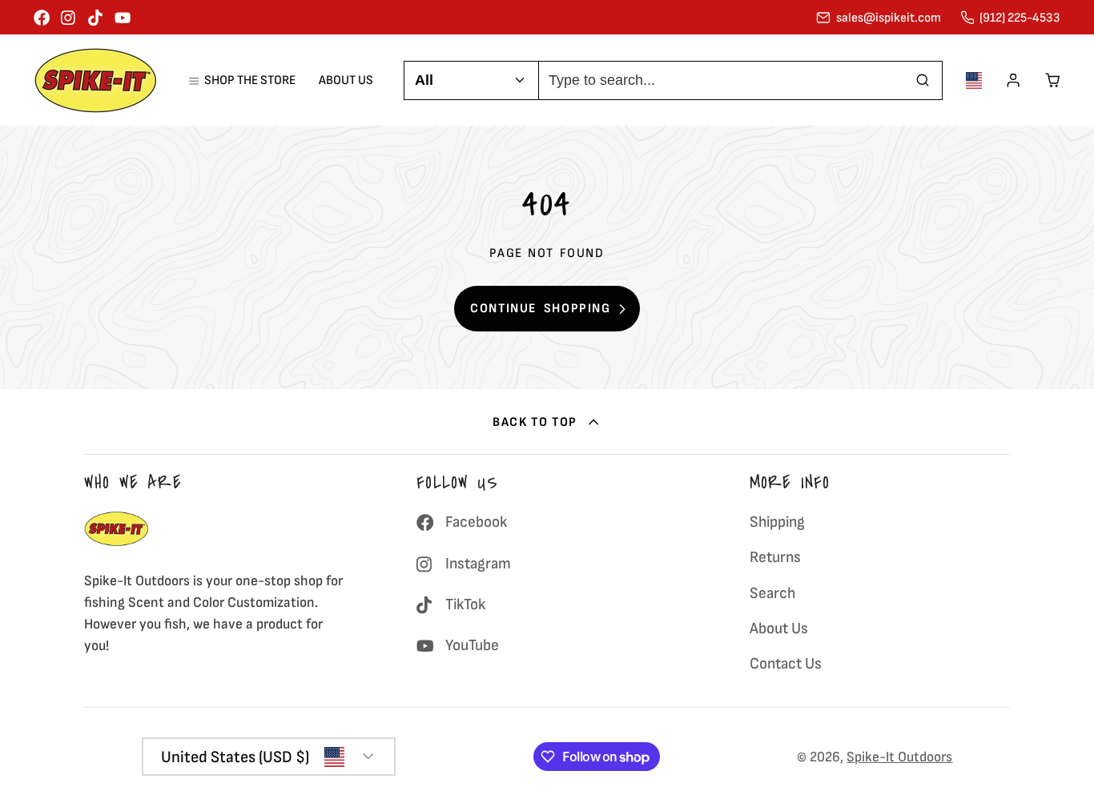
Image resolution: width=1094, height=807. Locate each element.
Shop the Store (249, 80)
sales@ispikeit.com (888, 18)
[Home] (96, 80)
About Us (346, 80)
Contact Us (786, 663)
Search (772, 593)
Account (1013, 80)
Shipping (777, 522)
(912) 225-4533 (1019, 18)
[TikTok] (96, 18)
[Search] (923, 80)
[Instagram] (69, 18)
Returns (775, 557)
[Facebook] (42, 18)
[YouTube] (123, 18)
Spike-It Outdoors (899, 757)
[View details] (116, 529)
